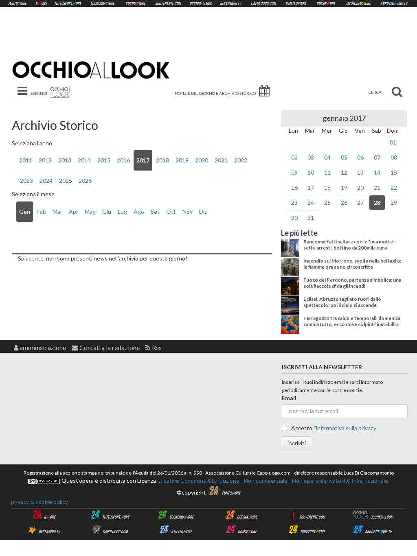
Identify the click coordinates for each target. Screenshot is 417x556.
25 (327, 202)
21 (377, 187)
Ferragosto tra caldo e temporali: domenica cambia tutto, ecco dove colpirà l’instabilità (351, 321)
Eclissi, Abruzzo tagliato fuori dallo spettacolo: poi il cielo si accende (342, 302)
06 (360, 157)
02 (294, 157)
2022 (240, 160)
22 (394, 187)
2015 (103, 160)
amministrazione (42, 347)
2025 (65, 180)
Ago (139, 211)
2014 (84, 160)
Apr (73, 211)
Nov (187, 211)
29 (394, 202)
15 (394, 172)
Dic (203, 211)
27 (360, 202)
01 (393, 142)
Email (289, 397)
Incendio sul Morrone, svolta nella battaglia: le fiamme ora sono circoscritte (352, 263)
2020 (201, 160)
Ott (171, 211)
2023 (26, 180)
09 (294, 172)
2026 (85, 180)
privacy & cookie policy (39, 501)
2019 (182, 160)
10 (310, 172)
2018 (162, 160)
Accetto (333, 428)
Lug (122, 211)
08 (394, 157)
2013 (64, 160)
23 (294, 202)
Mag (90, 211)
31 (310, 217)
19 (344, 187)
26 (344, 202)
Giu (106, 211)
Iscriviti (296, 443)
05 (344, 157)
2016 (123, 160)
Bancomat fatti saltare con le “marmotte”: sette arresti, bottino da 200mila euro (349, 244)
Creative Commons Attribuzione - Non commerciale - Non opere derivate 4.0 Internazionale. (272, 480)
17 (310, 187)
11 (327, 172)
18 (327, 187)
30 (294, 217)
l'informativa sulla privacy (345, 428)
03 (310, 157)
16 (294, 187)
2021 (221, 160)
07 (377, 157)
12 (344, 172)
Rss (156, 347)
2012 (45, 160)
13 (360, 172)
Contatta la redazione (109, 347)
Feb (41, 211)
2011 (25, 160)
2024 (46, 180)
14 (377, 172)
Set (155, 211)
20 (360, 187)
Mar (57, 211)
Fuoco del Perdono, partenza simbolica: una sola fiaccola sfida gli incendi (352, 283)
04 (327, 157)
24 (310, 202)
